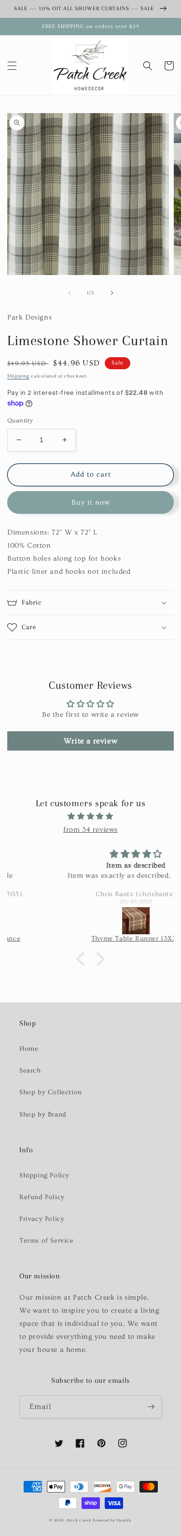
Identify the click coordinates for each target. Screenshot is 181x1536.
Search (30, 1070)
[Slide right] (112, 293)
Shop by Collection (50, 1092)
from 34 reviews (90, 830)
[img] (90, 816)
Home (28, 1049)
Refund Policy (42, 1197)
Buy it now (90, 502)
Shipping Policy (44, 1175)
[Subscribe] (150, 1406)
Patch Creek (79, 1520)
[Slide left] (69, 293)
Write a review (90, 741)
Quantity (20, 420)
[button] (12, 65)
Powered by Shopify (112, 1520)
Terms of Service (46, 1241)
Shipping (18, 376)
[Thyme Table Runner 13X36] (90, 920)
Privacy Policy (41, 1219)
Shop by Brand (43, 1114)
